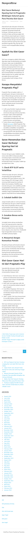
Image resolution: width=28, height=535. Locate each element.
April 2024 (7, 445)
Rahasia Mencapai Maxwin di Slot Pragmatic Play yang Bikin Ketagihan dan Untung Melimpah (13, 375)
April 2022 (7, 484)
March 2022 (7, 486)
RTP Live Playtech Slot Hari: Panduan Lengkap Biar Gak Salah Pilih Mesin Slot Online (13, 364)
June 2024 (7, 441)
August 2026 (7, 396)
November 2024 (8, 432)
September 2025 (8, 413)
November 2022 (8, 477)
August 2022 (7, 482)
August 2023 (7, 460)
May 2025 (6, 420)
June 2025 (7, 419)
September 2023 (8, 458)
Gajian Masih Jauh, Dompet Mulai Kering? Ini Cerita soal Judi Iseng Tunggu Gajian (13, 369)
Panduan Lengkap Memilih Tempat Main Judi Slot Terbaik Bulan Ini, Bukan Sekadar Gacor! (13, 384)
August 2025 (7, 415)
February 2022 (8, 488)
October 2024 (8, 434)
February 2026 (8, 404)
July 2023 (6, 462)
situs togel (5, 522)
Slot (3, 507)
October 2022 (8, 478)
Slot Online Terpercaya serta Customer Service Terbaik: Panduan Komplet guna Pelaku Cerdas (13, 335)
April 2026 (7, 400)
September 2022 (8, 480)
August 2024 (7, 437)
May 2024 (6, 443)
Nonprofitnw (9, 3)
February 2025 (8, 426)
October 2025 (8, 411)
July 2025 (6, 417)
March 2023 (7, 469)
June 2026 (7, 398)
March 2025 (7, 424)
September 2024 (8, 435)
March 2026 (7, 402)
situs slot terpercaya (7, 511)
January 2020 (8, 490)
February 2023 (8, 471)
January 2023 (8, 473)
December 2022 (8, 475)
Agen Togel (5, 515)
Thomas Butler (14, 21)
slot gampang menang (8, 503)
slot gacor (10, 124)
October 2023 (8, 456)
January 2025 (8, 428)
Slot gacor (4, 518)
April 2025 (7, 422)
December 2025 (8, 407)
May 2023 (6, 465)
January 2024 (8, 450)
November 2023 (8, 454)
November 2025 (8, 409)
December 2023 (8, 452)
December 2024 (8, 430)
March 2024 (7, 447)
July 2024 (6, 439)
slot (3, 500)
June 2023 (7, 464)
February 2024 (8, 449)
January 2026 (8, 405)
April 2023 (7, 467)
